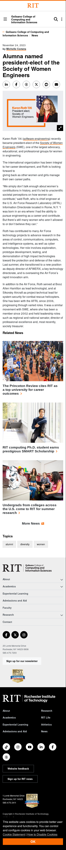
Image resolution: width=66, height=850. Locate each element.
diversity (24, 544)
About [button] (6, 579)
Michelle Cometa (16, 49)
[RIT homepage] (29, 698)
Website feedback (18, 768)
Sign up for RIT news (20, 779)
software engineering (36, 139)
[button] (5, 19)
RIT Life (45, 717)
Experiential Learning (15, 593)
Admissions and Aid (15, 600)
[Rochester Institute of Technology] (33, 5)
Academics (9, 717)
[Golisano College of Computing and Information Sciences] (27, 568)
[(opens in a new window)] (6, 634)
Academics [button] (9, 586)
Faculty (7, 607)
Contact (7, 622)
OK (33, 841)
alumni (9, 544)
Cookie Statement (14, 834)
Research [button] (8, 614)
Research (46, 710)
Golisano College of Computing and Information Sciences (26, 33)
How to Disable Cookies (42, 834)
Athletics (46, 724)
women (41, 544)
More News (31, 523)
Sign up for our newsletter (22, 661)
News (35, 35)
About (6, 710)
